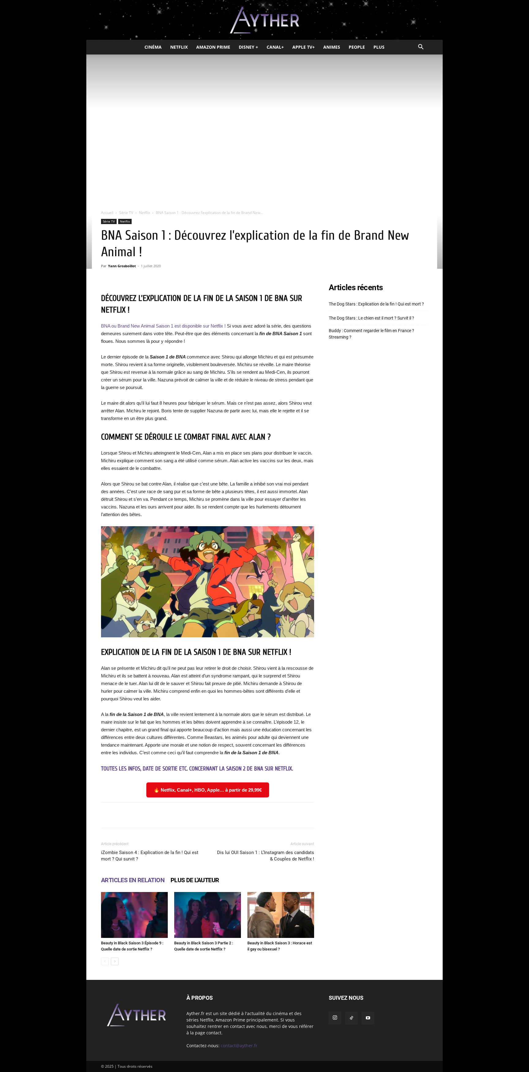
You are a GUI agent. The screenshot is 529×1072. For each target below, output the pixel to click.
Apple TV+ (303, 47)
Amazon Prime (213, 47)
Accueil (107, 212)
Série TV (126, 212)
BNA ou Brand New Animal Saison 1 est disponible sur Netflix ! (163, 325)
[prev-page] (105, 961)
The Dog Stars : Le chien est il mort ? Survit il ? (371, 318)
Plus (379, 47)
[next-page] (114, 961)
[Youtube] (368, 1018)
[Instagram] (335, 1018)
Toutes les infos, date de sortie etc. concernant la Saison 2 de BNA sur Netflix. (197, 768)
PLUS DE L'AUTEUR (195, 880)
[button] (420, 48)
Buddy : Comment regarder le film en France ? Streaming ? (371, 333)
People (357, 47)
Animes (331, 47)
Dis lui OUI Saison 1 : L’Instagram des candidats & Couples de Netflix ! (265, 856)
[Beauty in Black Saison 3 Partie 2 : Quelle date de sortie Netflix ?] (207, 915)
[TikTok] (351, 1018)
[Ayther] (264, 20)
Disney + (248, 47)
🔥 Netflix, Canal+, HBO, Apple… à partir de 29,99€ (208, 790)
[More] (285, 815)
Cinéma (153, 47)
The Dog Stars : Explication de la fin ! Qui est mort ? (376, 304)
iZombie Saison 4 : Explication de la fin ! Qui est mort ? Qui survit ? (149, 856)
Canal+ (275, 47)
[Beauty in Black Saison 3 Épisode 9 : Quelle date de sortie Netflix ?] (134, 915)
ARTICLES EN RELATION (132, 880)
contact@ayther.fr (239, 1045)
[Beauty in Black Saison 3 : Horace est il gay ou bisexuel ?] (280, 915)
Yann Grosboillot (122, 266)
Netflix (179, 47)
